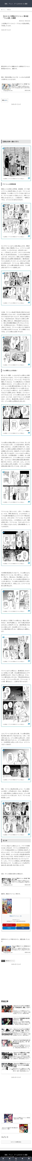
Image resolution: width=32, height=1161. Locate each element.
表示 (6, 100)
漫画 (4, 960)
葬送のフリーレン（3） (16, 916)
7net (23, 928)
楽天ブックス (9, 925)
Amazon (23, 925)
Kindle (9, 928)
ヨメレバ (18, 919)
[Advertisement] (16, 47)
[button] (29, 568)
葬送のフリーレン (10, 960)
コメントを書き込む (16, 1142)
